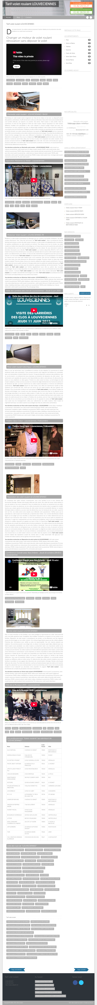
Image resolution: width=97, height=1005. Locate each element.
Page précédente (16, 969)
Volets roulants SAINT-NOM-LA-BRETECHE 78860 (74, 184)
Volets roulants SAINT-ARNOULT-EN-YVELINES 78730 (75, 172)
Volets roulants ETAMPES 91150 (16, 954)
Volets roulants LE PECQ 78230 (40, 921)
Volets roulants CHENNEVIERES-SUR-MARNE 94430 (21, 957)
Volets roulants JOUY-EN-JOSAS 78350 (76, 180)
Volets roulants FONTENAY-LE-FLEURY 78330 (48, 992)
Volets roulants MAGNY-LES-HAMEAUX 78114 (41, 939)
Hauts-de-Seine (70, 53)
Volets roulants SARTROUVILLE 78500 (75, 160)
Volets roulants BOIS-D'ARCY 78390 (75, 188)
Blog (18, 17)
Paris (67, 40)
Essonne (68, 50)
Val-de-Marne (70, 60)
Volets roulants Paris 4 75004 (74, 207)
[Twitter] (81, 982)
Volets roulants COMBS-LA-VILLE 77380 (18, 929)
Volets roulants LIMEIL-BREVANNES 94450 (43, 925)
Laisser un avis (85, 293)
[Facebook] (75, 982)
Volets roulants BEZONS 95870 (74, 211)
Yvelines (68, 46)
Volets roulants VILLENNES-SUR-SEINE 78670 (76, 156)
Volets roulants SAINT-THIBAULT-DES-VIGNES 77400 (42, 954)
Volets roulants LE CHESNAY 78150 (16, 939)
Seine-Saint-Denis (71, 56)
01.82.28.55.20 (81, 12)
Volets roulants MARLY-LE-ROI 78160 (75, 197)
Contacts (28, 17)
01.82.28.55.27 (81, 5)
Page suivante (81, 969)
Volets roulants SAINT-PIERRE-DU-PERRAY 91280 (21, 950)
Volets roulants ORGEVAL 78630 (74, 167)
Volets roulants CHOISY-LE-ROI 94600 (18, 921)
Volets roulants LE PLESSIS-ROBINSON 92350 (19, 936)
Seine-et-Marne (70, 43)
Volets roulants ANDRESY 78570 (74, 176)
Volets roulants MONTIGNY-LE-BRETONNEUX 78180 (50, 996)
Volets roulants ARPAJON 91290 (75, 214)
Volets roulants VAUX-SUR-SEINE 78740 (18, 925)
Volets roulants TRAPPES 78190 (46, 950)
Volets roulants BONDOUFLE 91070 (37, 943)
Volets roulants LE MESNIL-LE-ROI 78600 (76, 152)
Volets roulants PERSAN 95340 (15, 943)
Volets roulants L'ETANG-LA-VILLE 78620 (76, 164)
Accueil (8, 17)
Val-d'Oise (69, 63)
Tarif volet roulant (18, 1002)
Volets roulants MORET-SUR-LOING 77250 (47, 936)
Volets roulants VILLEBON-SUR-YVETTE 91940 (20, 932)
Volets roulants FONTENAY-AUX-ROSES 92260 (43, 947)
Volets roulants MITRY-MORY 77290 (17, 947)
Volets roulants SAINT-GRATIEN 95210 (42, 929)
